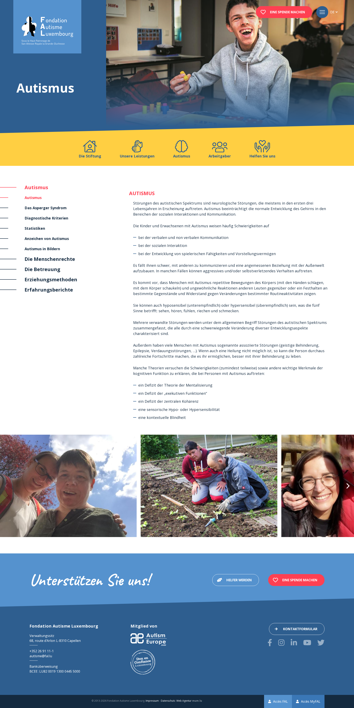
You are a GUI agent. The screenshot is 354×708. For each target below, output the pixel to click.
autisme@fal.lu (41, 656)
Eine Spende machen (287, 12)
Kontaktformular (300, 629)
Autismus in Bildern (42, 248)
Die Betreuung (42, 269)
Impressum (152, 700)
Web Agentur (184, 700)
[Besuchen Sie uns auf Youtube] (307, 642)
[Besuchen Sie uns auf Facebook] (270, 642)
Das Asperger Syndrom (46, 207)
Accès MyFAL (310, 701)
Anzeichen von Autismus (47, 238)
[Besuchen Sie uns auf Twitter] (320, 642)
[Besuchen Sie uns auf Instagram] (281, 642)
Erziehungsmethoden (51, 279)
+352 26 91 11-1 (42, 651)
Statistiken (35, 228)
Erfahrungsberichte (49, 289)
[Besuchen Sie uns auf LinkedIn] (294, 642)
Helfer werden (239, 580)
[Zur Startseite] (47, 30)
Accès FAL (280, 701)
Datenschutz (168, 700)
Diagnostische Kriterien (46, 218)
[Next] (347, 485)
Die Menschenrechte (50, 259)
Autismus (36, 187)
